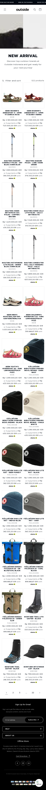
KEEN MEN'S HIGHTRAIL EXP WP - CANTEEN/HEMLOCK (12, 316)
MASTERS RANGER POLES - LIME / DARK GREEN (34, 163)
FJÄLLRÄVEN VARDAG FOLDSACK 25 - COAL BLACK (33, 568)
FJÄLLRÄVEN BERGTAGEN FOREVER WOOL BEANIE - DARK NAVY (34, 369)
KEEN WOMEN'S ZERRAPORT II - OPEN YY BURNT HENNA (33, 113)
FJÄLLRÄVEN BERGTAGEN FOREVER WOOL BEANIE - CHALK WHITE (34, 421)
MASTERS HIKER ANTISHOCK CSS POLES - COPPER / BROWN (12, 214)
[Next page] (39, 692)
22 (33, 693)
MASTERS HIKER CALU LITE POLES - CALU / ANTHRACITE (34, 213)
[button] (5, 9)
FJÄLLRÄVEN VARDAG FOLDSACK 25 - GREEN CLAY (12, 619)
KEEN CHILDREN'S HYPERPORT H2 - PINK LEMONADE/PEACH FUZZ (34, 317)
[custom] (17, 763)
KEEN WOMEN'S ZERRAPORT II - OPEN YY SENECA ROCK (12, 113)
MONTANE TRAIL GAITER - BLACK (12, 668)
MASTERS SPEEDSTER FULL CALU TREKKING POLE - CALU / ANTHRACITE (34, 265)
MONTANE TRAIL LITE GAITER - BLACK (33, 618)
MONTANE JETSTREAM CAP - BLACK (34, 668)
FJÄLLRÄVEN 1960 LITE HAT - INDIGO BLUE (12, 520)
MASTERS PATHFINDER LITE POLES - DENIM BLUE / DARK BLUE (12, 264)
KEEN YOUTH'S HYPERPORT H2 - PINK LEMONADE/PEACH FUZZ (12, 369)
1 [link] (6, 693)
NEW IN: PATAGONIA (25, 2)
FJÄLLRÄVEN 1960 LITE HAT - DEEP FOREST (12, 471)
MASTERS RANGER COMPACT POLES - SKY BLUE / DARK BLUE (12, 163)
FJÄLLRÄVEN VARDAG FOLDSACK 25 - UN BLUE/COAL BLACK (12, 568)
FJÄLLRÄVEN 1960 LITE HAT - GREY (34, 520)
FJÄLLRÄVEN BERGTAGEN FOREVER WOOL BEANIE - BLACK (12, 420)
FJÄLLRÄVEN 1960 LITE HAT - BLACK (34, 471)
